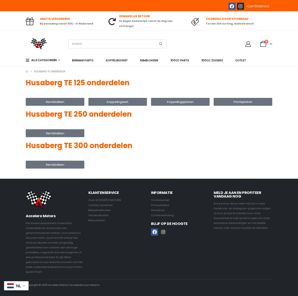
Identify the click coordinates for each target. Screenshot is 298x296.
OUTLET (240, 60)
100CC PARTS (179, 60)
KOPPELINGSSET (117, 60)
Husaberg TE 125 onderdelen (78, 83)
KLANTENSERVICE (258, 6)
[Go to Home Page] (27, 71)
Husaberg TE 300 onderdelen (79, 145)
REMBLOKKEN (149, 60)
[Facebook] (232, 6)
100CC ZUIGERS (212, 60)
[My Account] (248, 44)
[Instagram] (240, 6)
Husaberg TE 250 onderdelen (79, 114)
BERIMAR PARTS (82, 60)
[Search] (160, 44)
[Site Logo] (39, 43)
